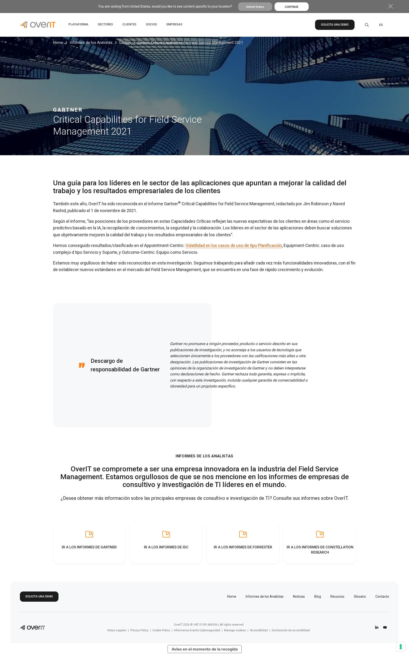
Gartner (125, 42)
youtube (385, 627)
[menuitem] (381, 25)
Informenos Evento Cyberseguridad (197, 630)
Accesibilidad (259, 630)
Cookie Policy (161, 630)
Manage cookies (235, 630)
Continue (291, 7)
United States (255, 7)
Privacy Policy (139, 630)
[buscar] (364, 25)
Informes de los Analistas (91, 42)
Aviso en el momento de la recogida (205, 649)
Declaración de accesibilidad (291, 630)
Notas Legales (116, 630)
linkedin (376, 627)
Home (58, 42)
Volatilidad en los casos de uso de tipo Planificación (234, 245)
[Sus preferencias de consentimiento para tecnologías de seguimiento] (400, 646)
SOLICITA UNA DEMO (335, 24)
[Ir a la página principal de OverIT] (32, 627)
